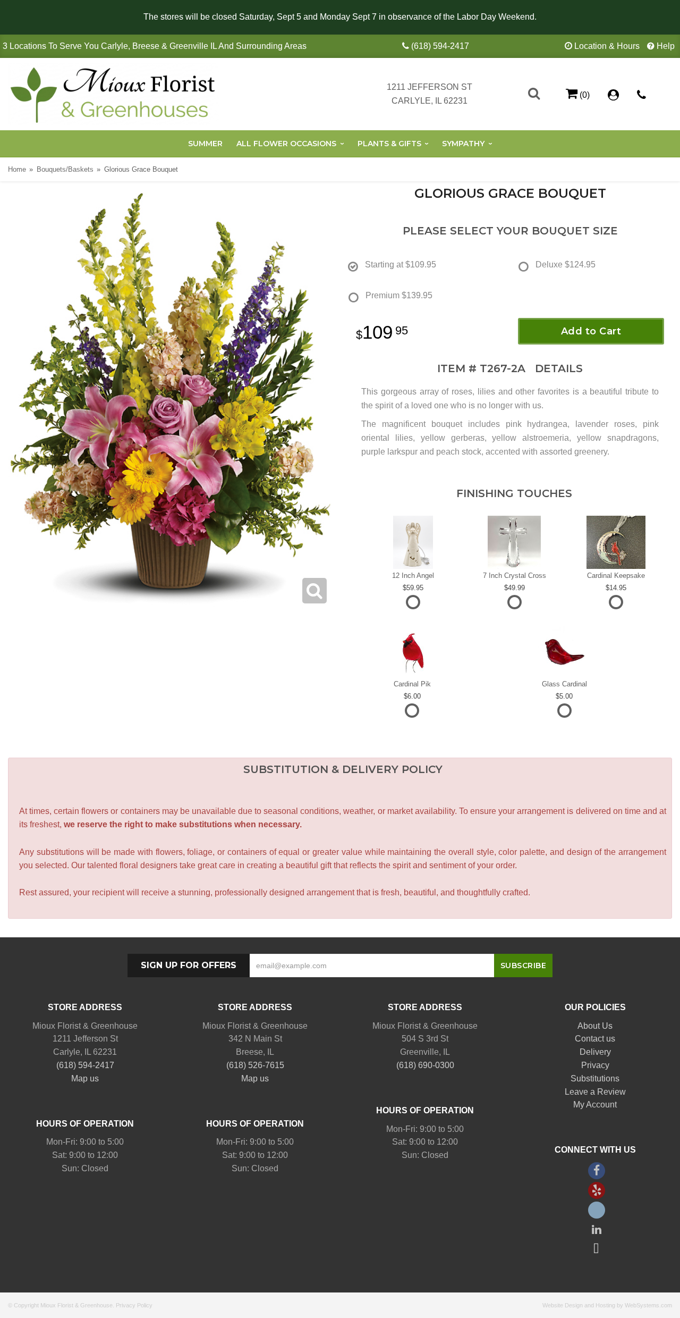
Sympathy (463, 143)
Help (666, 46)
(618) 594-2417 (440, 46)
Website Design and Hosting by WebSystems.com (607, 1305)
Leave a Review (595, 1091)
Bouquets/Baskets (65, 169)
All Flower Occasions (286, 143)
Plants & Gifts (389, 143)
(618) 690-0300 (425, 1065)
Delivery (595, 1051)
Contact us (595, 1038)
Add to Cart (591, 331)
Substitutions (595, 1078)
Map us (85, 1078)
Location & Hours (607, 46)
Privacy (595, 1065)
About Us (595, 1025)
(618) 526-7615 (255, 1065)
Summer (205, 143)
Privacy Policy (134, 1305)
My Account (595, 1104)
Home (17, 169)
